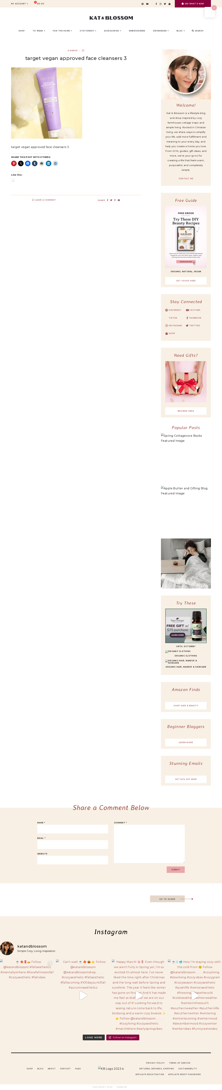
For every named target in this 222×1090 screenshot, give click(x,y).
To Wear (38, 31)
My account (18, 4)
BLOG (180, 31)
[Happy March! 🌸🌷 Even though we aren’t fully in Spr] (139, 995)
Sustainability (187, 1069)
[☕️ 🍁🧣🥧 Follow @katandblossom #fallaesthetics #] (27, 995)
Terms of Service (179, 1063)
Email (41, 838)
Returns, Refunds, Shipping (156, 1069)
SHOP (22, 31)
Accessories (111, 31)
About (52, 1069)
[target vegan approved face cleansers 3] (46, 137)
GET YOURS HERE (186, 281)
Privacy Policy (155, 1063)
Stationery (87, 31)
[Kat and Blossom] (111, 1068)
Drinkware (160, 31)
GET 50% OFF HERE (186, 779)
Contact (65, 1069)
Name (41, 823)
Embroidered (137, 31)
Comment (120, 823)
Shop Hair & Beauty (186, 706)
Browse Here (186, 411)
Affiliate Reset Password (184, 1074)
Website (42, 854)
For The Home (61, 31)
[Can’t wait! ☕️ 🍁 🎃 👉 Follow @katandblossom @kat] (83, 995)
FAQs (78, 1069)
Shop (30, 1069)
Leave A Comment (45, 200)
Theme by (122, 1087)
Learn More (186, 742)
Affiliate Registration (149, 1074)
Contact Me (186, 179)
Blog (40, 1069)
